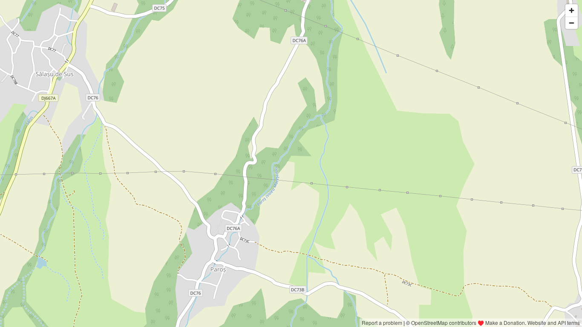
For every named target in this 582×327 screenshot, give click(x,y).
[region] (291, 163)
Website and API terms (553, 322)
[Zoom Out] (571, 23)
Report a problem (382, 322)
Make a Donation (505, 322)
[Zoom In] (571, 10)
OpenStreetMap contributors (443, 322)
